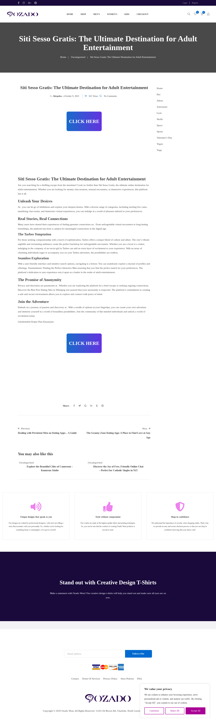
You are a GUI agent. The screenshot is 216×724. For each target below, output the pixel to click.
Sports (160, 131)
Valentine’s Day (164, 137)
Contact (75, 678)
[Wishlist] (195, 14)
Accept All (195, 711)
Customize (154, 711)
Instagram (23, 3)
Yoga (159, 150)
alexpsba (57, 96)
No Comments (110, 96)
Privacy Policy (110, 678)
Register (195, 3)
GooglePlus (29, 3)
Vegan (160, 144)
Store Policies (127, 678)
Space (160, 125)
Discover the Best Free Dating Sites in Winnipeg (41, 290)
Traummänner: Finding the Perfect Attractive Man (52, 268)
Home (70, 14)
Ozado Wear (68, 711)
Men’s (96, 14)
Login (185, 3)
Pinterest (35, 3)
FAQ (139, 678)
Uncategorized (78, 57)
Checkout (142, 14)
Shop (83, 14)
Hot (158, 94)
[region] (175, 701)
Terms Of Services (91, 678)
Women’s (112, 14)
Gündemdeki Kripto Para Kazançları (36, 321)
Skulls (160, 119)
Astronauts (162, 107)
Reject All (174, 711)
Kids (126, 14)
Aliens (160, 100)
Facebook (19, 3)
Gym (159, 113)
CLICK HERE (84, 121)
